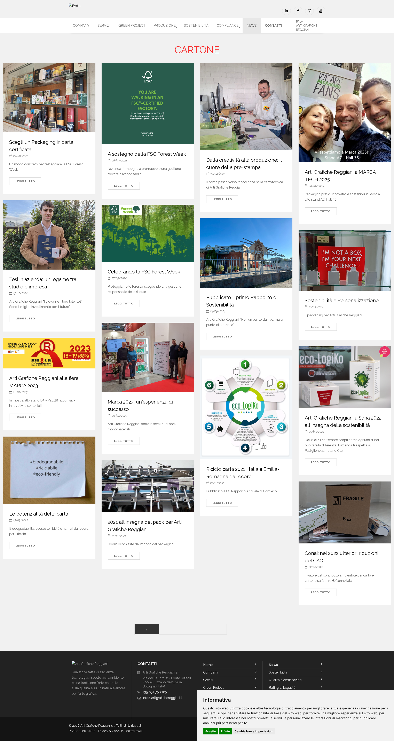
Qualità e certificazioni (285, 680)
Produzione (165, 25)
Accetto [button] (210, 731)
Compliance (227, 25)
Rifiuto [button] (225, 731)
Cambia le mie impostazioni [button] (254, 731)
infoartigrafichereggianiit (162, 698)
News (252, 25)
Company (81, 25)
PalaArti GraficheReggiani (306, 25)
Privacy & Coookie (111, 731)
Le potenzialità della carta (38, 514)
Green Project (131, 25)
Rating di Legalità (282, 688)
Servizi (104, 25)
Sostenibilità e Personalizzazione (342, 300)
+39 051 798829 (155, 692)
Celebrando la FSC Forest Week (144, 272)
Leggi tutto (25, 181)
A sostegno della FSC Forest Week (147, 154)
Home (208, 665)
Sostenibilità (196, 25)
